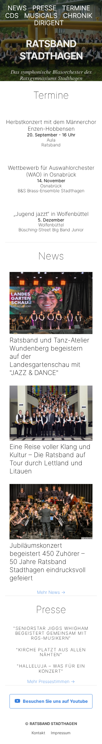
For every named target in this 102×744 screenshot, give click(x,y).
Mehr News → (51, 592)
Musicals (40, 16)
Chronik (77, 16)
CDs (11, 16)
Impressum (60, 733)
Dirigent (49, 23)
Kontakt (38, 733)
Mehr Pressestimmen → (51, 681)
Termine (76, 8)
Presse (44, 8)
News (17, 8)
